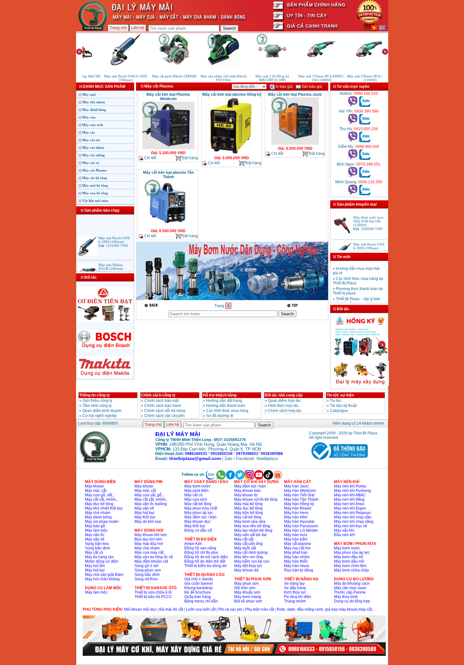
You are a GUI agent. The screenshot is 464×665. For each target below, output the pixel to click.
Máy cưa (89, 117)
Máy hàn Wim (295, 517)
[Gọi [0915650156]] (352, 141)
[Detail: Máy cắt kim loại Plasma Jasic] (295, 144)
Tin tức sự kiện (340, 395)
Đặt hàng (190, 158)
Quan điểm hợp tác (284, 400)
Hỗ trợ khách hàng (219, 395)
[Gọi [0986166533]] (352, 105)
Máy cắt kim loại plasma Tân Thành (168, 174)
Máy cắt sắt (91, 140)
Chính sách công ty (158, 395)
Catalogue (339, 410)
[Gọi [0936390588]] (352, 123)
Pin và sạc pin (230, 609)
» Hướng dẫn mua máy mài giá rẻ (356, 267)
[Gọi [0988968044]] (352, 158)
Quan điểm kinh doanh (102, 410)
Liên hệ (137, 28)
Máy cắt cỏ (90, 163)
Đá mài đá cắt (171, 609)
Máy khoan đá (246, 570)
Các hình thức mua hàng (227, 410)
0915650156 (222, 453)
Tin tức (336, 400)
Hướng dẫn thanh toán (225, 405)
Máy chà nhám (93, 102)
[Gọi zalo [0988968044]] (364, 158)
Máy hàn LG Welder (301, 530)
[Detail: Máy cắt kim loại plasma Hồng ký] (231, 153)
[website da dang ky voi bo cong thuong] (338, 461)
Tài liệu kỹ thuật (343, 405)
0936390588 (272, 453)
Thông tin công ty (94, 395)
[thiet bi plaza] (95, 461)
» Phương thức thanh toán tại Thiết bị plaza (358, 287)
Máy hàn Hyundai (299, 521)
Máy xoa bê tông (95, 193)
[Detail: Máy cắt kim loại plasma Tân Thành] (168, 226)
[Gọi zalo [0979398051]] (364, 176)
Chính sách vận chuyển (164, 416)
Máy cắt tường (93, 155)
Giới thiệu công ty (97, 400)
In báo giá (284, 86)
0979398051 (247, 453)
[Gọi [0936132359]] (352, 194)
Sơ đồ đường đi (219, 416)
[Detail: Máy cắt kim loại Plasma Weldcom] (168, 148)
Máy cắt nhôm (93, 147)
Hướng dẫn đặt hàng (224, 400)
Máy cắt (88, 132)
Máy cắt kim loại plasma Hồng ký (231, 94)
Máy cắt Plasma (94, 170)
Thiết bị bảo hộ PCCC (153, 597)
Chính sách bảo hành (162, 405)
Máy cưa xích (92, 125)
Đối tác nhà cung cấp (283, 395)
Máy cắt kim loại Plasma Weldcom (168, 96)
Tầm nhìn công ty (97, 405)
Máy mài (89, 94)
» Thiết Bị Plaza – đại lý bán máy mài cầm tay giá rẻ (356, 297)
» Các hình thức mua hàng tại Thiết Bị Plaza (358, 277)
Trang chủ (118, 28)
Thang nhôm (295, 601)
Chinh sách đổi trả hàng (164, 410)
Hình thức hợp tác (283, 405)
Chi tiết (149, 158)
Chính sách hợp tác (284, 410)
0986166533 (196, 453)
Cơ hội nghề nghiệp (99, 416)
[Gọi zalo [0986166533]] (364, 105)
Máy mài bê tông (95, 185)
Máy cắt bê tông (94, 178)
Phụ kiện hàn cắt (259, 609)
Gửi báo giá (311, 86)
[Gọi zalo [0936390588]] (364, 123)
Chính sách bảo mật (161, 400)
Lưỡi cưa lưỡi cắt (201, 609)
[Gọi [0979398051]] (352, 176)
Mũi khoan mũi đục (140, 609)
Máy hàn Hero (296, 513)
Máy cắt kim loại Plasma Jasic (295, 94)
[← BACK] (152, 305)
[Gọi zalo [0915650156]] (364, 141)
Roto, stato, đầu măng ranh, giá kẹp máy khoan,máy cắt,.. (326, 609)
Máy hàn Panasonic (301, 526)
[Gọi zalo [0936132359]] (364, 194)
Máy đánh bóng (94, 110)
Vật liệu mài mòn (95, 201)
